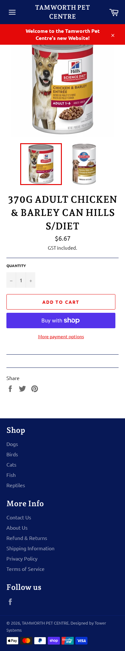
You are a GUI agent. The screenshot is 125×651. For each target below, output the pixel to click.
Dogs (12, 444)
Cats (11, 464)
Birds (12, 454)
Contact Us (18, 517)
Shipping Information (30, 548)
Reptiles (15, 485)
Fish (11, 474)
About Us (17, 527)
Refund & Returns (26, 538)
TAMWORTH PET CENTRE (62, 12)
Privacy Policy (22, 558)
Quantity (16, 265)
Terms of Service (25, 568)
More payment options (61, 336)
